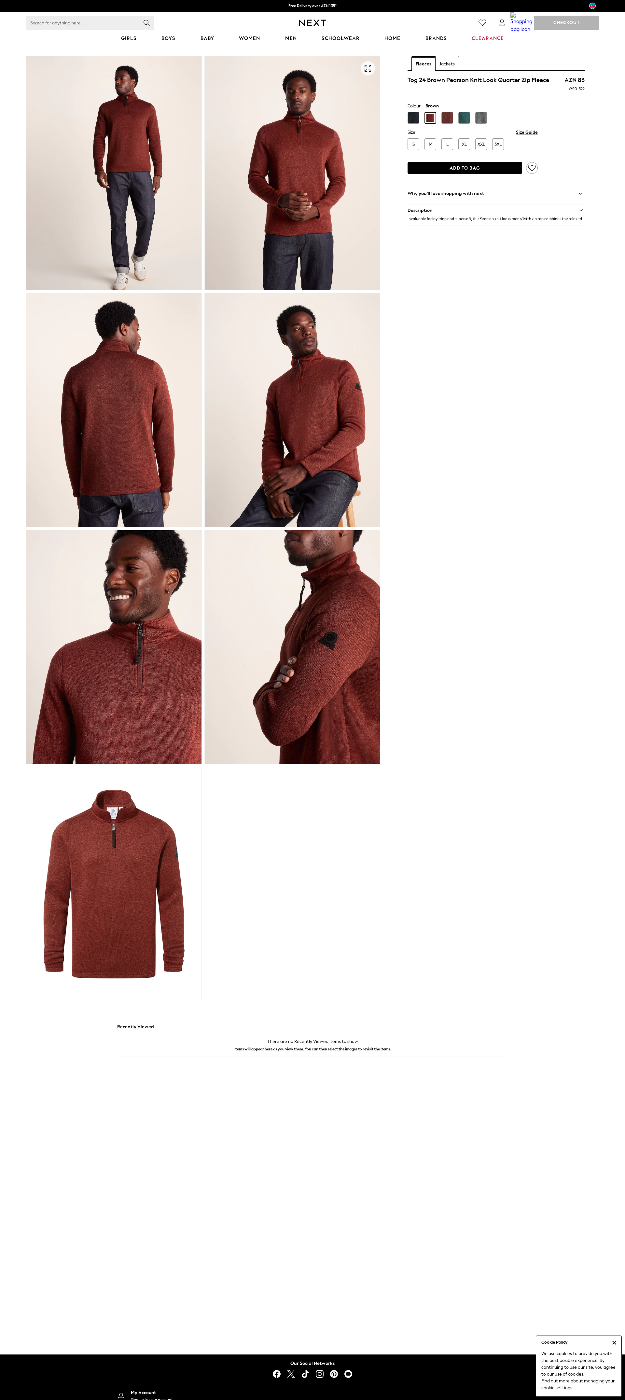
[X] (291, 1374)
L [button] (447, 144)
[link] (502, 23)
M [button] (430, 144)
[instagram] (319, 1374)
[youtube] (348, 1374)
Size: (412, 132)
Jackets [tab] (447, 64)
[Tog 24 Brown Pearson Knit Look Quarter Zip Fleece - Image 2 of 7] (292, 173)
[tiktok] (305, 1374)
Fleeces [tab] (423, 64)
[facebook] (277, 1374)
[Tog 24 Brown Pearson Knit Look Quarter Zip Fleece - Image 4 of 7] (292, 410)
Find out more (555, 1381)
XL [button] (464, 144)
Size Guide (527, 132)
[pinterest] (334, 1374)
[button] (413, 118)
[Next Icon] (312, 23)
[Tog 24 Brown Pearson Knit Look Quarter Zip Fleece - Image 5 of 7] (113, 647)
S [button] (413, 144)
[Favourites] (482, 23)
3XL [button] (498, 144)
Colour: (415, 106)
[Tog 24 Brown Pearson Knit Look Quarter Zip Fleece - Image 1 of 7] (113, 173)
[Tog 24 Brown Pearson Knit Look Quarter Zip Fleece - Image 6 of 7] (292, 647)
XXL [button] (481, 144)
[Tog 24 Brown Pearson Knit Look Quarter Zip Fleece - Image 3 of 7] (113, 410)
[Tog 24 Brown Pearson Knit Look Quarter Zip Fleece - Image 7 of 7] (113, 884)
